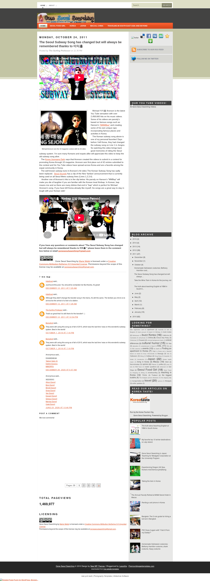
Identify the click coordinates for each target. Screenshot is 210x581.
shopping (135, 373)
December (139, 257)
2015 (135, 239)
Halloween (133, 356)
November (139, 261)
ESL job (169, 346)
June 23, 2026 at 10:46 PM (59, 407)
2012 (135, 250)
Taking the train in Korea (151, 481)
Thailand (154, 375)
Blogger (165, 415)
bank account (142, 332)
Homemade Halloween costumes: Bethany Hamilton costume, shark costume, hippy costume (155, 546)
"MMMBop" (105, 125)
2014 (135, 242)
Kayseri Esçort (51, 396)
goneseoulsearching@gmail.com (74, 251)
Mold (167, 362)
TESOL (144, 375)
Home (42, 5)
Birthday (157, 332)
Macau (156, 361)
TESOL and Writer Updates (53, 29)
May (136, 297)
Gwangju (160, 353)
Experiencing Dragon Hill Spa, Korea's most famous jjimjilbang (154, 468)
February (138, 308)
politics (161, 364)
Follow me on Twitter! (148, 59)
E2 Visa (168, 343)
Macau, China (96, 25)
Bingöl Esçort (51, 387)
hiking (142, 356)
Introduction (140, 359)
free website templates (111, 569)
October (138, 264)
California (165, 335)
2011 (135, 254)
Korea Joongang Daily (55, 159)
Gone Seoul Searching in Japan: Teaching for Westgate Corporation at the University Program (156, 455)
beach (151, 332)
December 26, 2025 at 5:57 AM (61, 369)
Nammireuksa (134, 364)
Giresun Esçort (51, 398)
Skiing (143, 373)
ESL (159, 345)
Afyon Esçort (50, 382)
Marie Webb (84, 261)
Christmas (133, 340)
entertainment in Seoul (148, 346)
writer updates (137, 383)
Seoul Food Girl (57, 25)
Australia (160, 330)
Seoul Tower (167, 370)
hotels (132, 359)
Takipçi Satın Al (52, 361)
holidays (149, 356)
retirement (163, 367)
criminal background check (155, 340)
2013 (135, 246)
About (52, 5)
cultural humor (150, 343)
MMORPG (50, 366)
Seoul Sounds (60, 173)
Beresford (49, 323)
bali (168, 330)
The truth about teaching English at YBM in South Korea (155, 426)
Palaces (154, 364)
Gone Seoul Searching (65, 566)
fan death (156, 349)
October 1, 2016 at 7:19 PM (60, 348)
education (135, 346)
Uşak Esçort (50, 404)
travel (148, 380)
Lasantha (123, 566)
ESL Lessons (136, 349)
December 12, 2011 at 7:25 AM (61, 288)
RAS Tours (138, 367)
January (138, 312)
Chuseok (142, 340)
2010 (135, 316)
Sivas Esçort (50, 390)
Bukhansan (136, 335)
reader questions (150, 367)
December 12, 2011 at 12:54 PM (62, 317)
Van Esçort (50, 393)
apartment (150, 329)
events (146, 348)
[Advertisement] (151, 80)
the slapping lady (166, 378)
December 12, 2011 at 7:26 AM (61, 304)
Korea (73, 25)
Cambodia (133, 338)
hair (168, 354)
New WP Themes (97, 566)
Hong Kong (158, 356)
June (137, 293)
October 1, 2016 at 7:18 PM (60, 332)
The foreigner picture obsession (148, 378)
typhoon (160, 381)
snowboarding (152, 372)
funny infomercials (148, 354)
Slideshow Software (121, 576)
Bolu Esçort (50, 385)
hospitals (166, 356)
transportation (137, 381)
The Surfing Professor (54, 310)
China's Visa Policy (162, 338)
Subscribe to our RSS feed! (150, 50)
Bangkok (132, 332)
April (137, 301)
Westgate (168, 381)
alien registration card (137, 330)
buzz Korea (149, 335)
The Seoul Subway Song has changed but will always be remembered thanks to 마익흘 (80, 44)
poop (167, 364)
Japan (83, 25)
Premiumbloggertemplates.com (141, 566)
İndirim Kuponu (52, 363)
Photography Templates (103, 576)
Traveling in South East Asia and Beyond (127, 25)
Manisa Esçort (51, 401)
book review (167, 332)
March (137, 304)
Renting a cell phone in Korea (153, 502)
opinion (145, 364)
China (150, 337)
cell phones (142, 338)
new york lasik (86, 576)
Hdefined (49, 281)
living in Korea (143, 361)
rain (131, 367)
